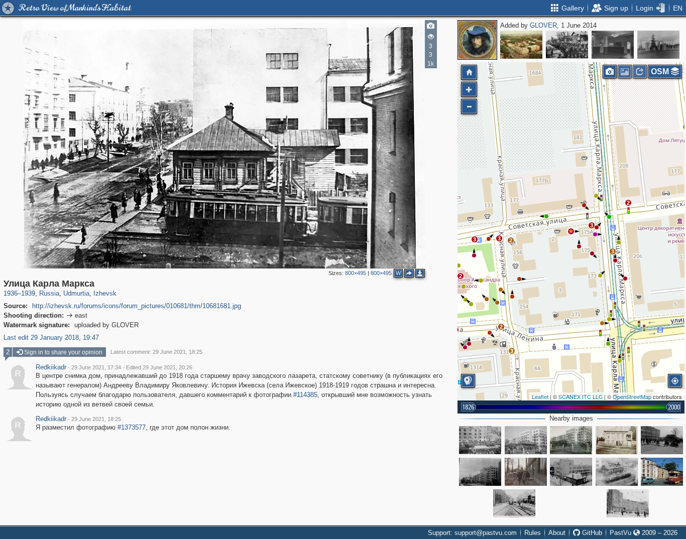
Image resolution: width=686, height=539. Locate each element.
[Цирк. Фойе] (613, 45)
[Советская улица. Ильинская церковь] (567, 45)
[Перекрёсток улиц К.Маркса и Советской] (571, 440)
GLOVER (543, 25)
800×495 (355, 273)
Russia (49, 293)
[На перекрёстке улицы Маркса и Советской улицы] (662, 472)
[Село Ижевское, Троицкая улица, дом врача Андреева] (617, 440)
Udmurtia (76, 293)
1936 (11, 293)
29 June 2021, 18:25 (96, 419)
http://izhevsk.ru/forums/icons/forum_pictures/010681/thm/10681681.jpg (136, 306)
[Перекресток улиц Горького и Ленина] (521, 45)
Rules (532, 532)
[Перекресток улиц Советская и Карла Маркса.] (571, 472)
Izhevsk (105, 293)
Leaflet (540, 396)
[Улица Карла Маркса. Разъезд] (514, 503)
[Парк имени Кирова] (658, 45)
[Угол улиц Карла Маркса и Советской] (526, 440)
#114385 (305, 394)
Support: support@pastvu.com (472, 532)
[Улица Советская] (480, 440)
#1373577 (132, 427)
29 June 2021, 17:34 (96, 367)
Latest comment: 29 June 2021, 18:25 (156, 352)
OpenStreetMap (632, 396)
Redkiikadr (51, 367)
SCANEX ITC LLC (580, 396)
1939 (28, 293)
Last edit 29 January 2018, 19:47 (51, 337)
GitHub (591, 532)
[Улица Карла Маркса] (571, 231)
